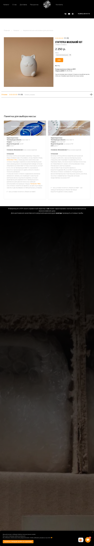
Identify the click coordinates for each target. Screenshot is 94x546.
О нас (14, 5)
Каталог (6, 5)
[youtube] (69, 14)
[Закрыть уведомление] (93, 532)
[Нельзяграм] (73, 14)
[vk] (65, 14)
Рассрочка (34, 5)
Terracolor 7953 (35, 184)
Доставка (23, 5)
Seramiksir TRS (12, 160)
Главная (7, 30)
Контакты (59, 5)
